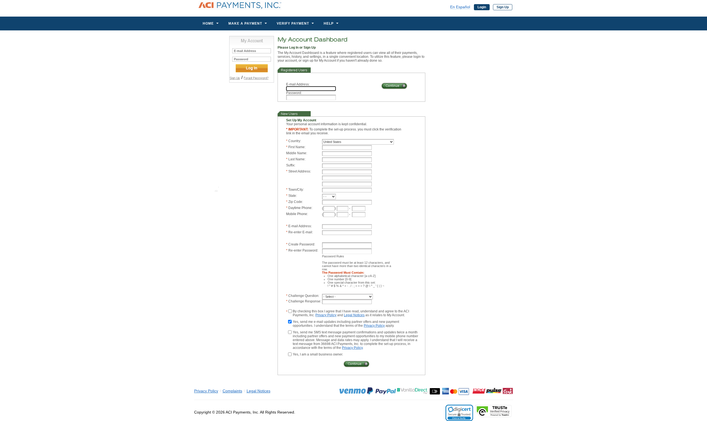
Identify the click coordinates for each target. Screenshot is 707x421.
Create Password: (301, 244)
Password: (294, 93)
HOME (208, 23)
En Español (460, 7)
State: (292, 196)
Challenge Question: (303, 296)
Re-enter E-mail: (300, 232)
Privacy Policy (325, 315)
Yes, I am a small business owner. (318, 354)
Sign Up (503, 7)
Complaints (232, 391)
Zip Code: (295, 202)
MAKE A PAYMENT (245, 23)
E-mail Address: (298, 84)
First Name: (296, 147)
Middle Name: (296, 153)
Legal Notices (354, 315)
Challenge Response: (304, 301)
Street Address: (299, 171)
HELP (329, 23)
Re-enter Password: (303, 250)
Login (482, 7)
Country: (294, 141)
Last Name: (296, 159)
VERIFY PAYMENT (293, 23)
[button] (459, 413)
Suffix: (290, 165)
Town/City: (296, 190)
